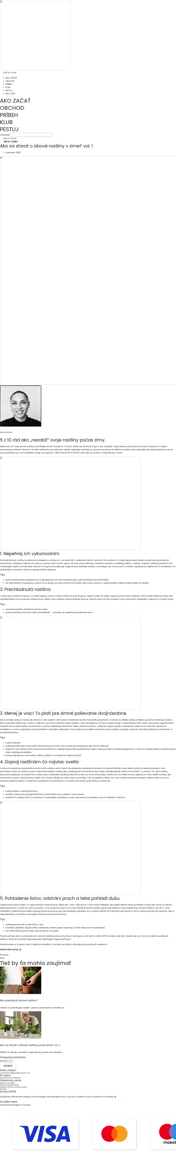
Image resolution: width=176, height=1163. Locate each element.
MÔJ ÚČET (11, 93)
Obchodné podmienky (9, 1085)
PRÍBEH (9, 84)
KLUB (8, 87)
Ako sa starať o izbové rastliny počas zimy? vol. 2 (30, 1045)
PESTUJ (9, 90)
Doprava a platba (7, 1083)
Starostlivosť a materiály (10, 1078)
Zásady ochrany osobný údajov (13, 1087)
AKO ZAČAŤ (11, 77)
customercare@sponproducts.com (15, 1073)
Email (3, 1060)
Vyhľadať (4, 134)
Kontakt (3, 1089)
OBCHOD (10, 80)
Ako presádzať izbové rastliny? (19, 1000)
